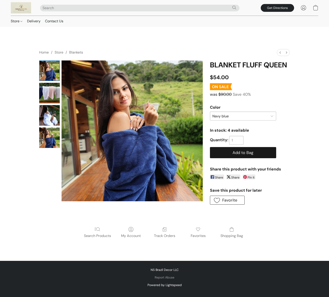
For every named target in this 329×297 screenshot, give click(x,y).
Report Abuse (164, 277)
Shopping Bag (231, 235)
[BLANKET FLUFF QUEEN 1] (49, 93)
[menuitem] (280, 52)
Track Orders (164, 235)
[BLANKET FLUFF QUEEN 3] (49, 137)
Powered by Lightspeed (164, 285)
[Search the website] (234, 7)
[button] (21, 7)
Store (15, 21)
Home (44, 52)
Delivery (34, 21)
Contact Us (54, 21)
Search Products (97, 235)
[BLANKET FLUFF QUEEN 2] (49, 115)
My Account (131, 235)
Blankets (76, 52)
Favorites (198, 235)
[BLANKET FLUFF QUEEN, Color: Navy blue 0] (49, 70)
